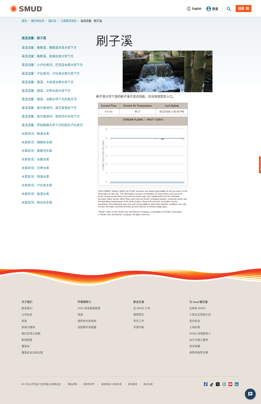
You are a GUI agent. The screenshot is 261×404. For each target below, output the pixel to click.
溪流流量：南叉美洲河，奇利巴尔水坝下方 (51, 116)
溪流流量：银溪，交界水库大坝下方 (46, 90)
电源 (80, 314)
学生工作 (138, 320)
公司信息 (27, 314)
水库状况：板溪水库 (35, 193)
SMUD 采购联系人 (200, 333)
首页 (24, 20)
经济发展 (194, 346)
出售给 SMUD (197, 308)
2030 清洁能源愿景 (89, 308)
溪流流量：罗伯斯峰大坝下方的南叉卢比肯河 (52, 125)
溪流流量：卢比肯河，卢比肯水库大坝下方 (51, 73)
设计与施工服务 (198, 339)
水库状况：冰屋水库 (35, 159)
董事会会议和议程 (32, 352)
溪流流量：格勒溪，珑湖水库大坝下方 (48, 56)
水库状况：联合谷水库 (37, 202)
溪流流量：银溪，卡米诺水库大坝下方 (48, 82)
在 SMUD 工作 (141, 308)
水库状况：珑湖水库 (35, 176)
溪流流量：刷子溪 (34, 38)
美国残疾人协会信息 (111, 384)
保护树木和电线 (87, 320)
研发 (24, 320)
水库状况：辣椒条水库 (37, 142)
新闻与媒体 (28, 327)
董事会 (26, 346)
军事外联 (138, 327)
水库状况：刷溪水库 (35, 133)
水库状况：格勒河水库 (37, 150)
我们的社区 (37, 20)
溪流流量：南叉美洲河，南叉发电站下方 (49, 107)
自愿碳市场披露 (87, 327)
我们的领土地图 (31, 333)
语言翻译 (132, 384)
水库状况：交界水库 (35, 168)
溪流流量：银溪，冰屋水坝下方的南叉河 (49, 99)
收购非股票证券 (198, 352)
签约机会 (194, 320)
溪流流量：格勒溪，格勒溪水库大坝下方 (49, 47)
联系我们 (27, 308)
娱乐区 (52, 20)
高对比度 (148, 384)
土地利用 (194, 327)
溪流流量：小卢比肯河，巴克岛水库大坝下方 (52, 65)
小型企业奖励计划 (200, 314)
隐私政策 (72, 384)
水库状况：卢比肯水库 (37, 185)
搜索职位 (138, 314)
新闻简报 (27, 339)
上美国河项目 (68, 20)
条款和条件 (89, 384)
